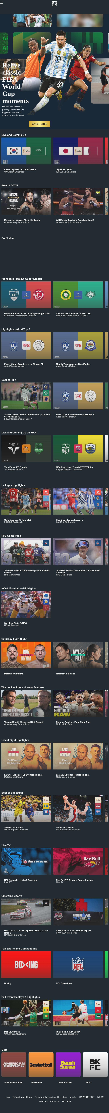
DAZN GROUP (87, 1097)
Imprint (73, 1097)
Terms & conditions (22, 1097)
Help (7, 1097)
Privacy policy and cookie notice (50, 1097)
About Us (54, 1101)
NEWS (100, 1097)
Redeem (42, 1101)
